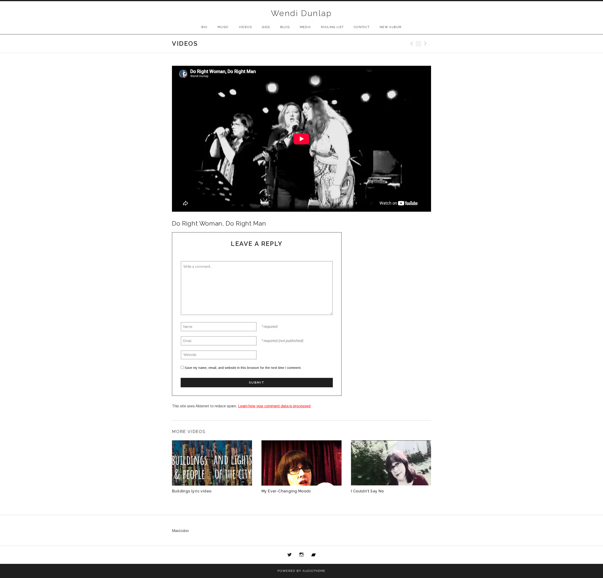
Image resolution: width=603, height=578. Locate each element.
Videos (245, 27)
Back (418, 44)
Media (305, 27)
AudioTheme (314, 571)
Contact (362, 27)
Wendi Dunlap (301, 13)
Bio (204, 27)
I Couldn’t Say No (367, 491)
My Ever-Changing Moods (286, 491)
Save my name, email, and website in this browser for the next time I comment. (243, 368)
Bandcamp (313, 555)
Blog (285, 27)
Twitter (289, 555)
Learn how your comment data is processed (274, 406)
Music (223, 27)
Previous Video (411, 44)
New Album (391, 27)
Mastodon (180, 531)
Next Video (426, 44)
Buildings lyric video (191, 491)
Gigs (266, 27)
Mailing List (332, 27)
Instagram (301, 555)
